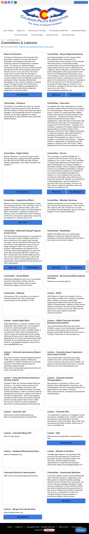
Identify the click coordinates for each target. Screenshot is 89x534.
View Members (22, 95)
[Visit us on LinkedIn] (12, 2)
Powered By (39, 530)
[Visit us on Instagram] (2, 2)
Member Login (80, 2)
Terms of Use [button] (63, 527)
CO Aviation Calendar (58, 30)
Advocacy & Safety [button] (37, 30)
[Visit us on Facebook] (9, 2)
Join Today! (8, 30)
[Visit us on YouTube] (5, 2)
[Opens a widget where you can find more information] (81, 530)
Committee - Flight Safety (16, 153)
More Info (56, 95)
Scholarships (37, 35)
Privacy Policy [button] (77, 527)
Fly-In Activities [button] (21, 35)
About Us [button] (21, 30)
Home (3, 40)
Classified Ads (68, 35)
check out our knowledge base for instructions (36, 47)
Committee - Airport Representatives (65, 54)
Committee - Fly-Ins (56, 153)
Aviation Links (52, 35)
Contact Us (19, 527)
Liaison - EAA (53, 433)
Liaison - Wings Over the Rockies (19, 509)
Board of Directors (13, 54)
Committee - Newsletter (58, 231)
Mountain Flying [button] (79, 30)
